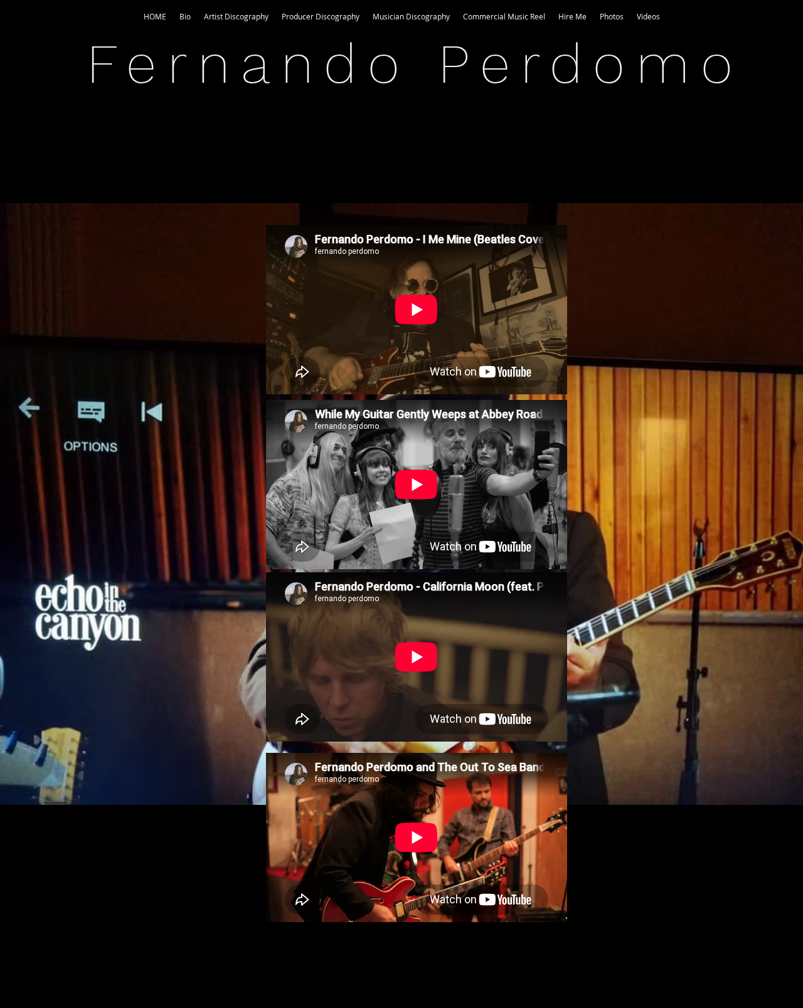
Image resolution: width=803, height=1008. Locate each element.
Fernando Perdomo (415, 63)
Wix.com (482, 977)
